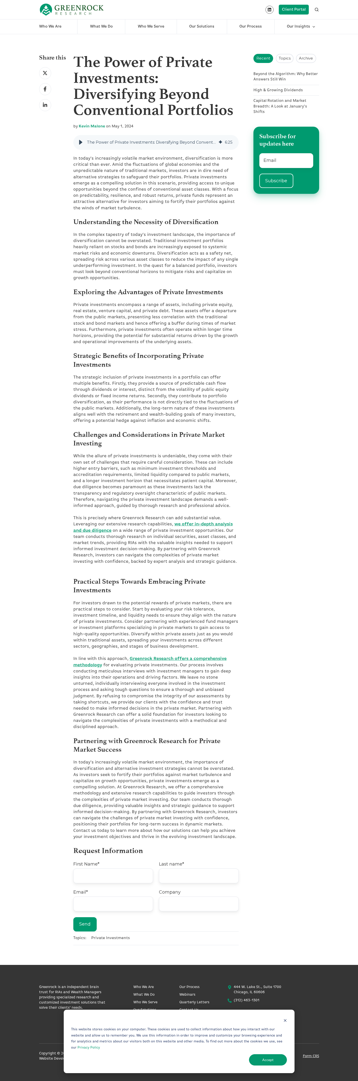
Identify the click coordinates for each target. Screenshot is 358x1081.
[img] (220, 142)
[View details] (269, 10)
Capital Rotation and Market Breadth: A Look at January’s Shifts (280, 106)
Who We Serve (151, 27)
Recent (263, 58)
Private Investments (110, 938)
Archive (306, 58)
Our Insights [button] (298, 27)
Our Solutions (201, 27)
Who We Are (50, 27)
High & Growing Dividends (278, 90)
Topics (285, 58)
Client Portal (294, 10)
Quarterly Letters (194, 1002)
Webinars (187, 995)
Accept (268, 1060)
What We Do (101, 27)
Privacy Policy (89, 1048)
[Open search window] (316, 9)
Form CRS (311, 1056)
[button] (81, 142)
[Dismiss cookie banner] (285, 1020)
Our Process (250, 27)
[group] (156, 142)
